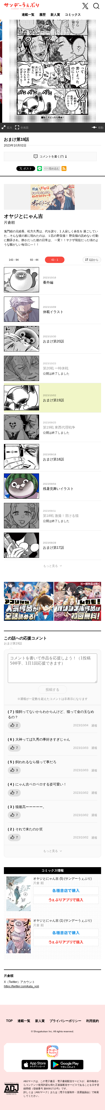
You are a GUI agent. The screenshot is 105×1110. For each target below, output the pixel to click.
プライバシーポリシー (65, 1021)
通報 (94, 725)
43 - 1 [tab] (54, 259)
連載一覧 (28, 14)
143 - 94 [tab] (14, 259)
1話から (93, 259)
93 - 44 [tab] (34, 259)
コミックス (73, 14)
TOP (9, 1021)
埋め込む (54, 168)
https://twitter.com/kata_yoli (21, 986)
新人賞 (55, 14)
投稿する (52, 690)
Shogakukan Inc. (43, 1031)
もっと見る (50, 566)
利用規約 (92, 1021)
